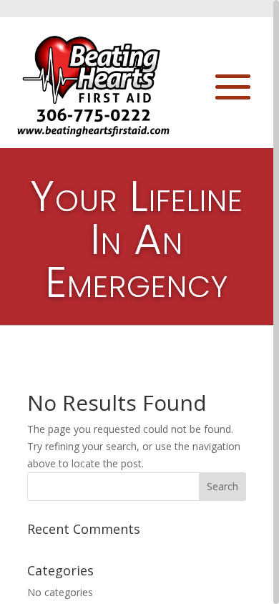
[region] (139, 302)
